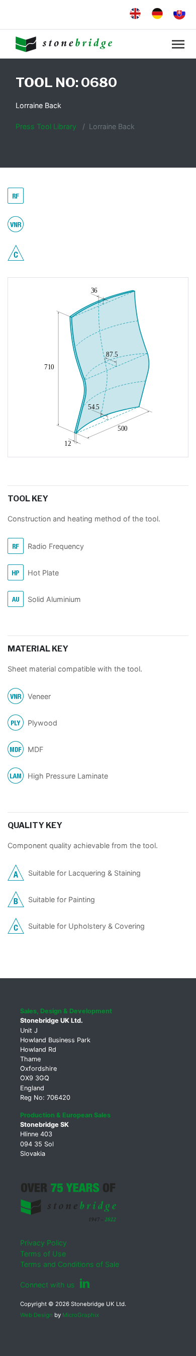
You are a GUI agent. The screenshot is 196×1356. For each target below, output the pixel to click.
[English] (133, 13)
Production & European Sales (65, 1115)
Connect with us (48, 1284)
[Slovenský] (177, 14)
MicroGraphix (80, 1314)
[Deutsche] (155, 13)
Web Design (36, 1314)
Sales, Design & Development (66, 1011)
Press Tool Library (46, 126)
